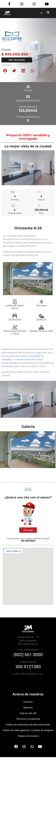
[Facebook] (16, 746)
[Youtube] (47, 4)
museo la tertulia (25, 359)
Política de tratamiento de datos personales (28, 724)
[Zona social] (14, 316)
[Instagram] (22, 4)
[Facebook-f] (9, 4)
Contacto (28, 702)
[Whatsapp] (34, 4)
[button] (41, 13)
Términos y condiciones (28, 719)
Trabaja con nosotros (28, 736)
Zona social (14, 319)
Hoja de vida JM (28, 713)
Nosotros (28, 707)
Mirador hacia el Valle (41, 331)
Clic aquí (28, 530)
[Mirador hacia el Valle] (41, 327)
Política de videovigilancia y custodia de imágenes (28, 730)
